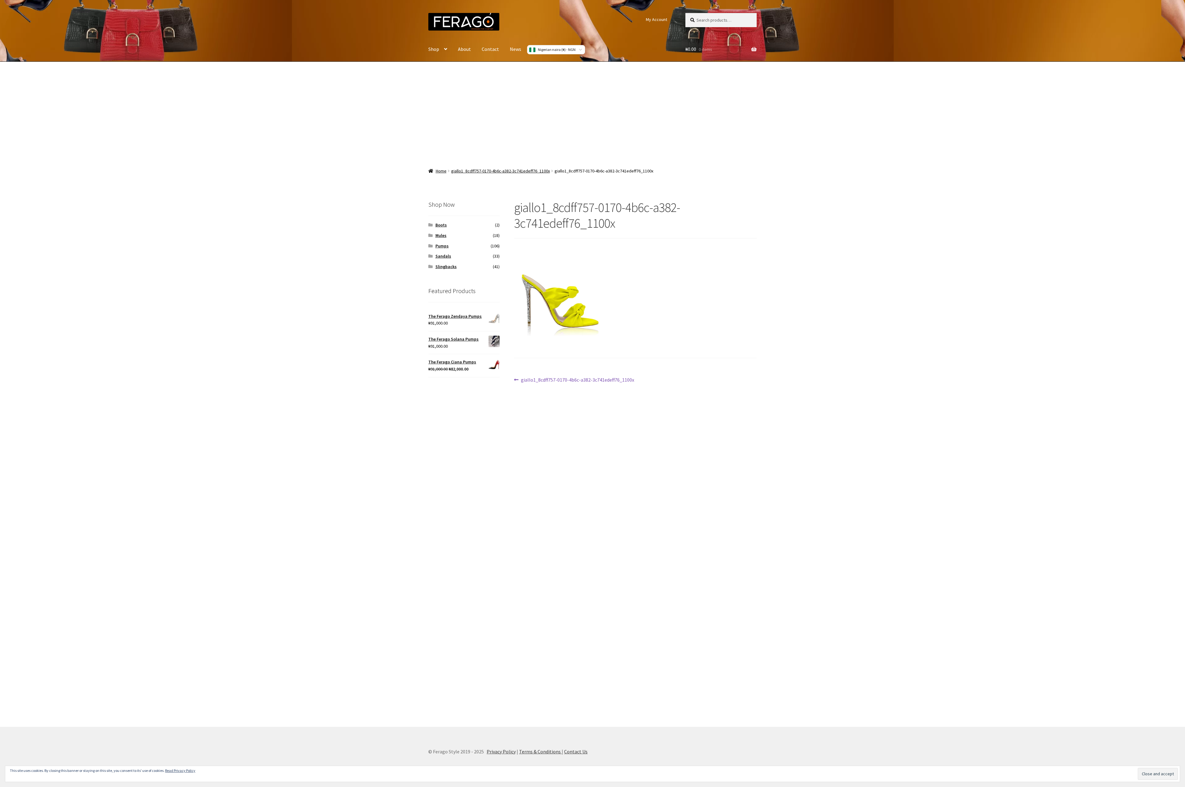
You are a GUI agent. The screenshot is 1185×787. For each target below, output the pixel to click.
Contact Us (576, 751)
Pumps (442, 246)
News (515, 49)
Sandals (443, 256)
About (464, 49)
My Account (656, 19)
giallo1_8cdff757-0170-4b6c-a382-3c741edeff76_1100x (500, 171)
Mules (441, 235)
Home (441, 171)
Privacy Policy (501, 751)
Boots (441, 225)
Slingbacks (446, 266)
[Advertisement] (592, 111)
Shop (433, 49)
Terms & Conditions (540, 751)
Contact (490, 49)
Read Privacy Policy (180, 770)
